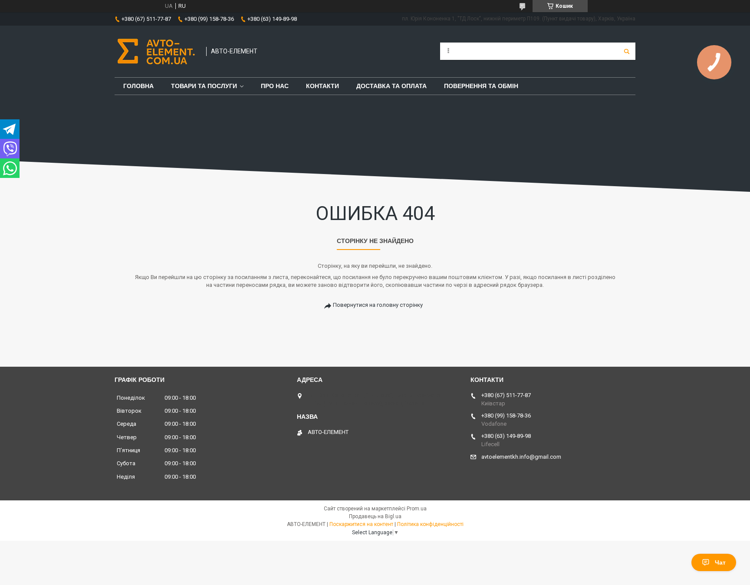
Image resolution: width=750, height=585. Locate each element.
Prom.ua (417, 509)
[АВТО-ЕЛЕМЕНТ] (156, 51)
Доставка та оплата (391, 85)
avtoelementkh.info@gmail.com (521, 457)
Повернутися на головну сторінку (378, 305)
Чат (720, 562)
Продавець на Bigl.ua (375, 516)
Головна (138, 85)
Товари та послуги (204, 85)
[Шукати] (626, 51)
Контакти (322, 85)
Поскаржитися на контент (361, 524)
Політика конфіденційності (430, 524)
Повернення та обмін (481, 85)
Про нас (275, 85)
